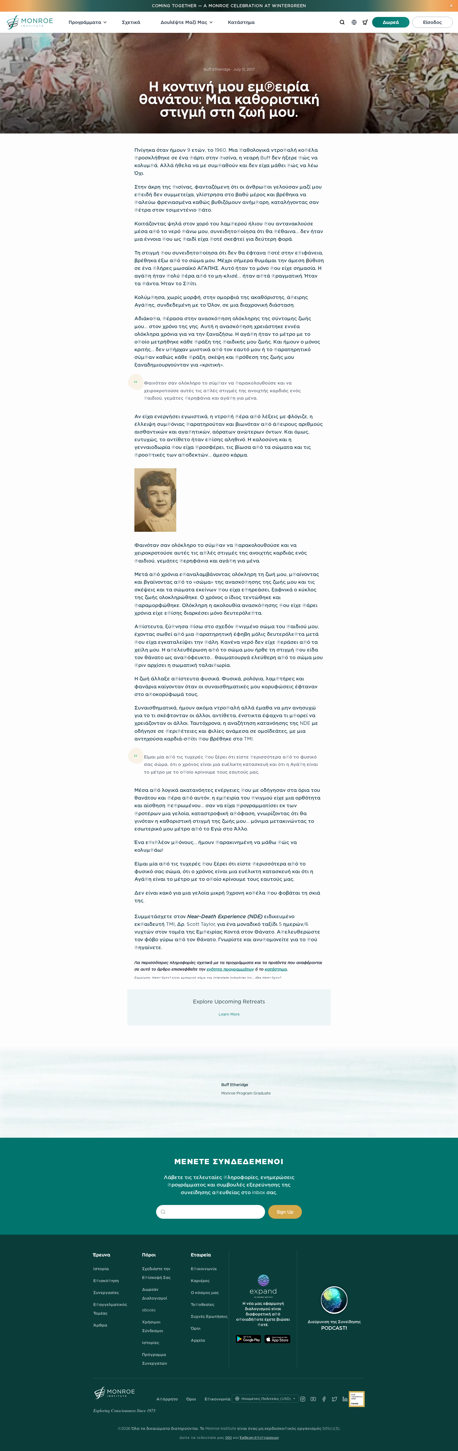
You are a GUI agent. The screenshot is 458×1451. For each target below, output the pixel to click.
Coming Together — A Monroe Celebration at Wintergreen (229, 5)
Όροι (196, 1328)
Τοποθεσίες (202, 1304)
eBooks (149, 1310)
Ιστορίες (150, 1343)
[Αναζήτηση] (342, 22)
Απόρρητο (167, 1399)
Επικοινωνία (204, 1269)
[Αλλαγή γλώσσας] (354, 22)
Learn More (229, 1014)
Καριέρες (200, 1281)
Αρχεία (198, 1340)
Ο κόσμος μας (205, 1292)
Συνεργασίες (106, 1292)
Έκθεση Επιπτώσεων (259, 1437)
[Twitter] (334, 1399)
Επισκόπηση (106, 1281)
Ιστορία (101, 1269)
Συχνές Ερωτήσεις (209, 1316)
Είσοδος (432, 22)
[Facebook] (324, 1399)
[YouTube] (313, 1399)
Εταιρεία (201, 1254)
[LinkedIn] (345, 1399)
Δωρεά (391, 22)
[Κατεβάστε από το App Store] (277, 1339)
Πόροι (149, 1254)
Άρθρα (100, 1325)
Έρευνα (101, 1254)
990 (228, 1437)
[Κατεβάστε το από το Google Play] (248, 1339)
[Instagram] (302, 1399)
